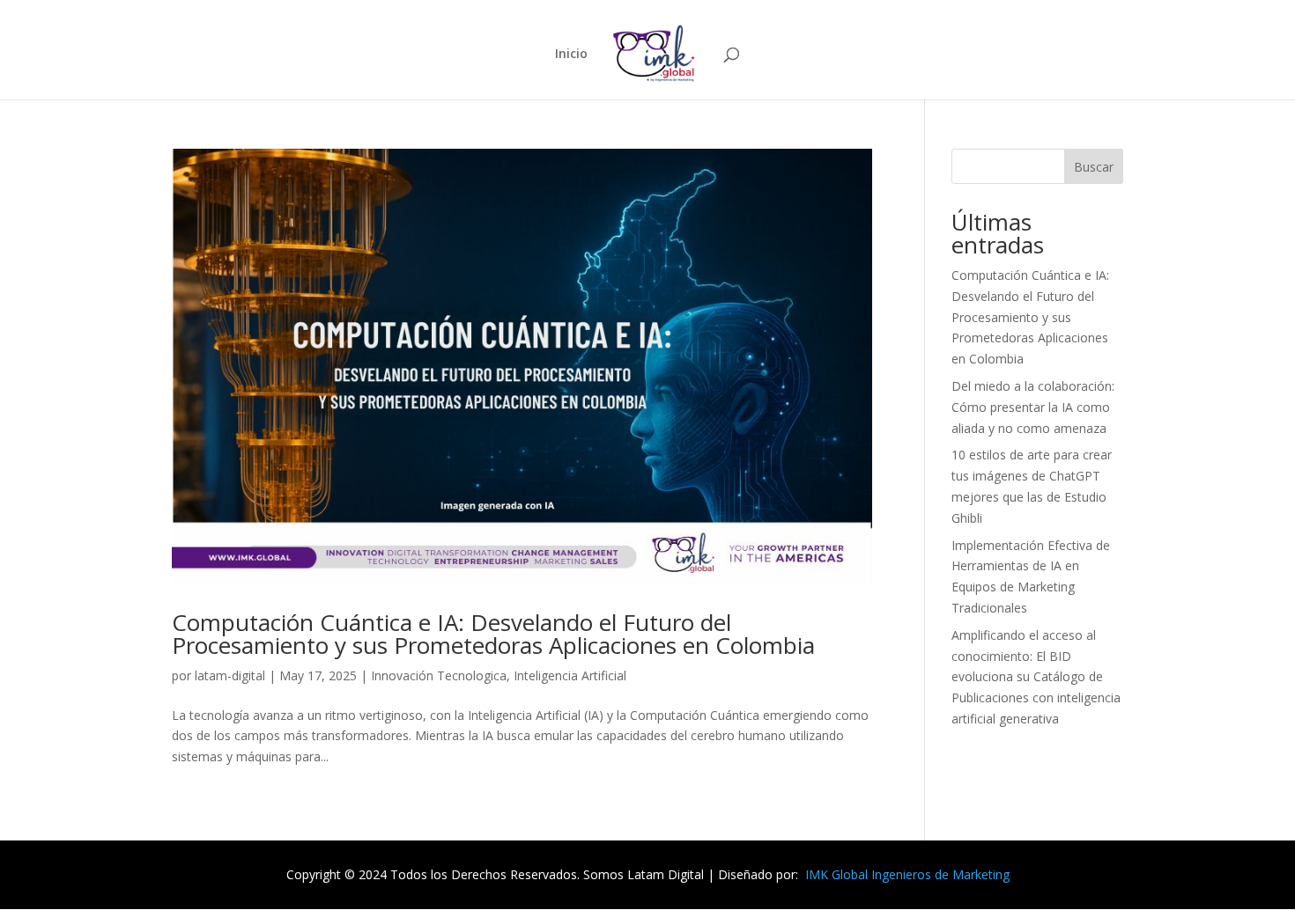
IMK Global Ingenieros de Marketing (907, 874)
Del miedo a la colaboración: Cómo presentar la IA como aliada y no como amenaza (1032, 407)
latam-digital (230, 675)
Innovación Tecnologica (439, 675)
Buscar (1094, 166)
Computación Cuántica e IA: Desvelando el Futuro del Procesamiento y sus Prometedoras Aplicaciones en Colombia (493, 633)
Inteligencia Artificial (570, 675)
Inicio (571, 55)
